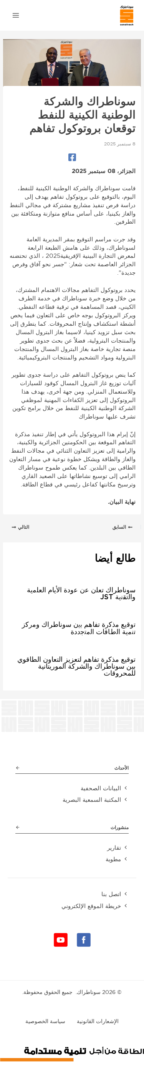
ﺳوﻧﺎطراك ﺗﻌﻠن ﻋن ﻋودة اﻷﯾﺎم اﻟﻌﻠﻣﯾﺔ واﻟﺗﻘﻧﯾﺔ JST (81, 593)
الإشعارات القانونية (98, 1021)
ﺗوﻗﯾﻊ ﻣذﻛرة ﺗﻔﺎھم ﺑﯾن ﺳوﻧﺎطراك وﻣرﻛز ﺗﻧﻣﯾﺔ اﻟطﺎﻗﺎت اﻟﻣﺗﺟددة (79, 627)
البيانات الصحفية (101, 788)
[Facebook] (72, 157)
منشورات (120, 827)
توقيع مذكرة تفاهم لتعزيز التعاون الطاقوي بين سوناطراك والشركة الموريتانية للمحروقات (76, 666)
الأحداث (121, 768)
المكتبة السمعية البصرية (92, 799)
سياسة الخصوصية (45, 1021)
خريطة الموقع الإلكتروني (91, 906)
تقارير (114, 847)
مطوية (113, 859)
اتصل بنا (111, 894)
